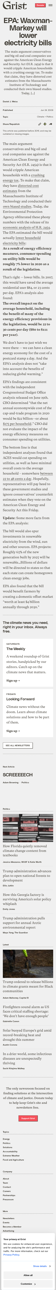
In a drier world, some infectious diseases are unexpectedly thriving (27, 1058)
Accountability (10, 1151)
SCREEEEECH (18, 774)
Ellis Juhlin (8, 885)
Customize (26, 1284)
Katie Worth (36, 862)
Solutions (7, 1147)
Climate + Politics (45, 116)
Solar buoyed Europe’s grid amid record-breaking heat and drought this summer (27, 1035)
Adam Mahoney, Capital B (16, 997)
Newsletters (8, 1218)
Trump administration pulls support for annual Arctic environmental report (24, 922)
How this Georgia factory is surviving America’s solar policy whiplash (27, 899)
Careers (7, 1191)
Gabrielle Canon (11, 1021)
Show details (40, 1266)
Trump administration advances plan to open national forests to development (27, 875)
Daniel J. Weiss (10, 101)
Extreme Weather (11, 1155)
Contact (7, 1187)
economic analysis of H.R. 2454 (26, 227)
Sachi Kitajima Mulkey (14, 1068)
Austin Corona (10, 1044)
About (6, 1178)
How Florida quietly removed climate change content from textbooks (25, 850)
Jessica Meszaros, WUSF (15, 862)
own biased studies (17, 206)
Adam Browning (10, 782)
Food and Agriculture (13, 1159)
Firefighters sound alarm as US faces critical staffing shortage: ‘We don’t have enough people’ (26, 1011)
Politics (25, 782)
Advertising (8, 1231)
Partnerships (9, 1195)
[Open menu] (50, 5)
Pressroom (8, 1199)
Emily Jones (9, 909)
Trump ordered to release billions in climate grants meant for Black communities (28, 986)
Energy (6, 1139)
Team (5, 1183)
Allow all (28, 1275)
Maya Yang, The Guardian (15, 932)
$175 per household (17, 424)
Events (6, 1222)
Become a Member (12, 1226)
